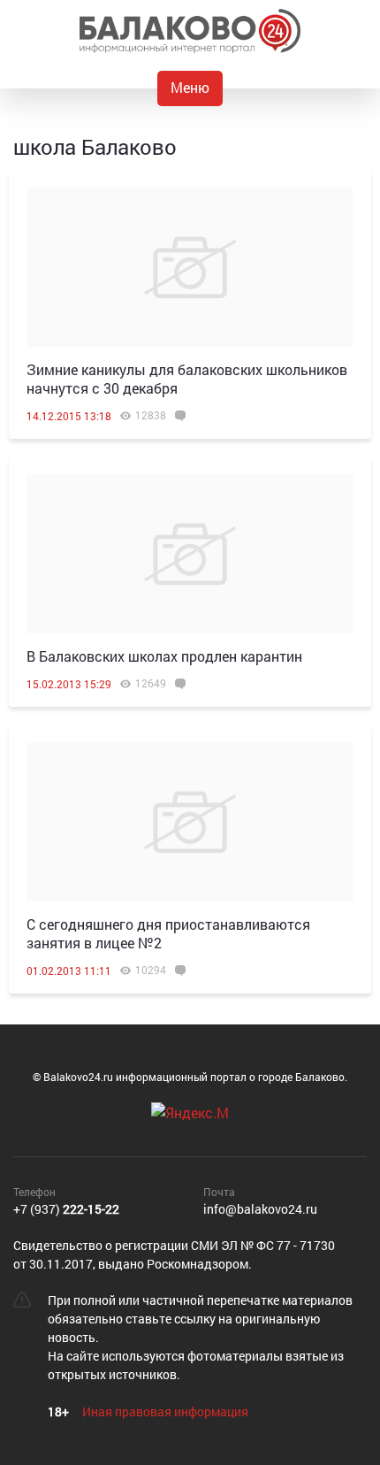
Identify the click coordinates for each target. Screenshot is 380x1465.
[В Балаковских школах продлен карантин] (190, 553)
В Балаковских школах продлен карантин (164, 656)
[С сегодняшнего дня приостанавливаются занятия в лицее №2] (190, 821)
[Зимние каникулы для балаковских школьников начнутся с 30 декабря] (190, 267)
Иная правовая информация (165, 1411)
